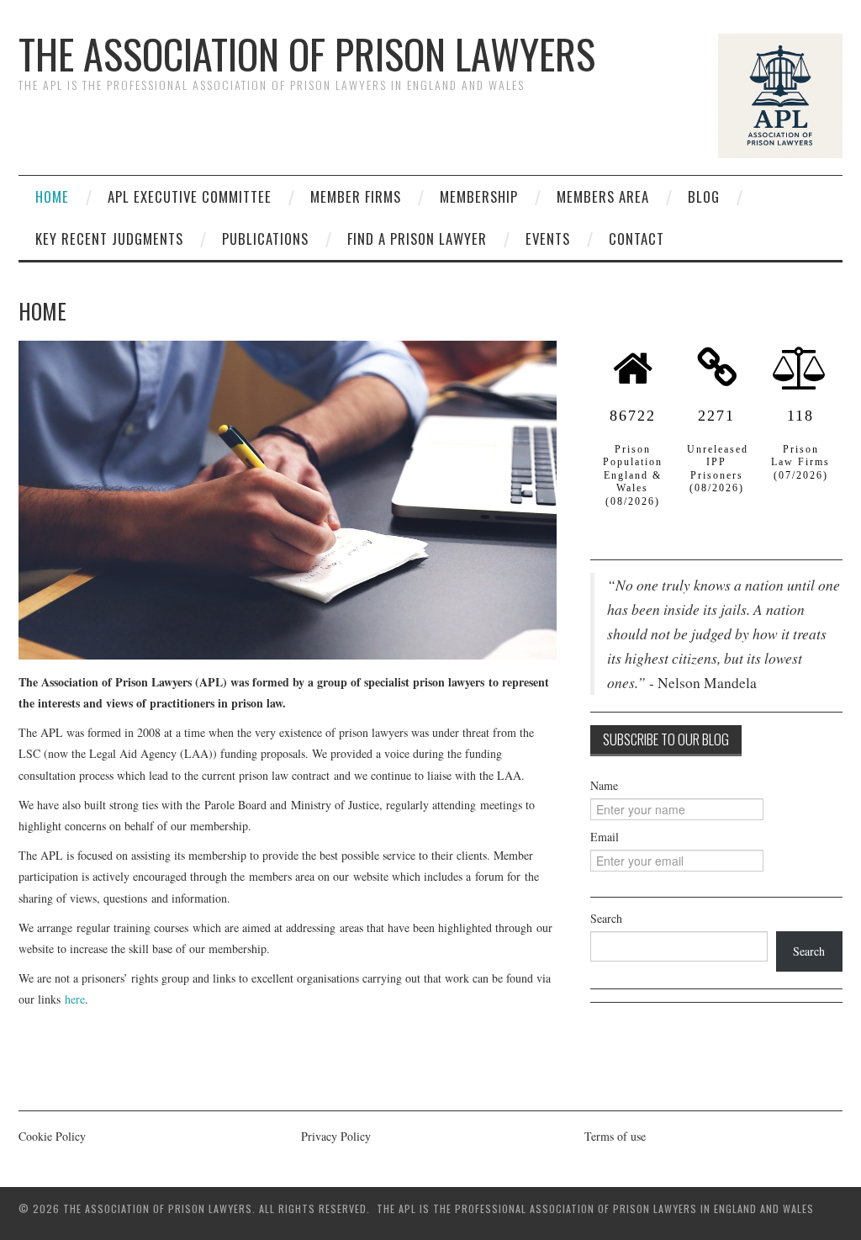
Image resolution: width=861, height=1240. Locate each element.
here (75, 999)
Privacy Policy (336, 1136)
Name (604, 785)
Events (548, 238)
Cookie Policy (52, 1136)
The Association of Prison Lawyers (306, 53)
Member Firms (355, 196)
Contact (636, 238)
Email (604, 837)
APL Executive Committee (190, 196)
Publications (265, 238)
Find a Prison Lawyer (417, 238)
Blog (704, 196)
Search (606, 918)
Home (52, 196)
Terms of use (615, 1136)
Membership (479, 196)
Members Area (603, 196)
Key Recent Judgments (109, 238)
